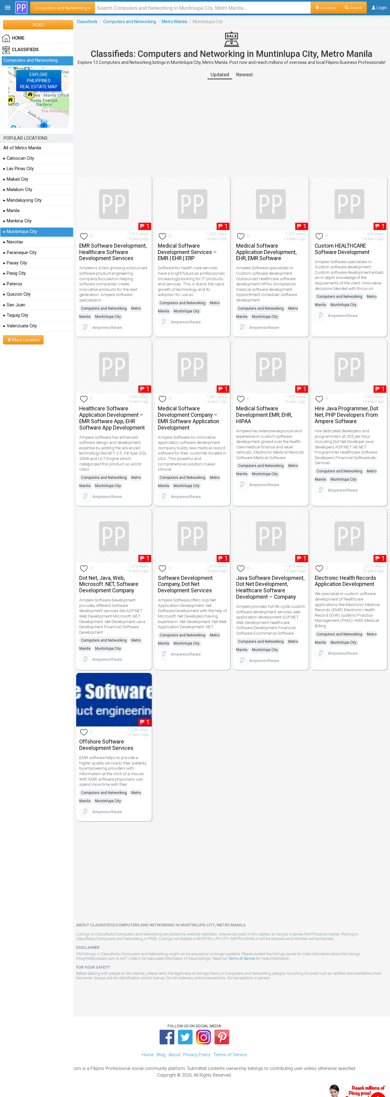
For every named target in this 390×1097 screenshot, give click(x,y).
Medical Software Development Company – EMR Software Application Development (188, 418)
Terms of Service (241, 958)
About (174, 1054)
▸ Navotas (13, 242)
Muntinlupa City (108, 317)
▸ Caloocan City (18, 158)
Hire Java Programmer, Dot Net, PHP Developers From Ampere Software (346, 415)
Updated (220, 75)
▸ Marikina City (17, 221)
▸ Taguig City (15, 315)
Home (148, 1054)
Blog (161, 1054)
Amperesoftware (107, 327)
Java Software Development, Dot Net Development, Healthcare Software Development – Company (270, 587)
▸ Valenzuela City (20, 326)
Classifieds (87, 21)
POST (38, 25)
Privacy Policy (197, 1054)
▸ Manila (11, 210)
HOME (18, 38)
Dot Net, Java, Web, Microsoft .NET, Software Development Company (108, 584)
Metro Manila (174, 21)
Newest (244, 75)
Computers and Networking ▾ (62, 8)
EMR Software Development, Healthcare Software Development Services (113, 252)
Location (327, 7)
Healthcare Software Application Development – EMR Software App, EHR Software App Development (112, 418)
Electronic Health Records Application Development (345, 581)
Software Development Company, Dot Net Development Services (185, 584)
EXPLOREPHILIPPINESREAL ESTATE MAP (38, 80)
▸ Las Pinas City (18, 168)
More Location (25, 339)
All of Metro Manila (22, 148)
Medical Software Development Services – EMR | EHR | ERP (187, 252)
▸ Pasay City (15, 263)
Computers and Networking (129, 21)
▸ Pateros (12, 284)
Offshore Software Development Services (106, 745)
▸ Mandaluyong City (22, 200)
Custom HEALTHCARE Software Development (342, 249)
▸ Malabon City (17, 189)
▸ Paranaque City (20, 252)
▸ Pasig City (14, 273)
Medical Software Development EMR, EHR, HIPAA (264, 415)
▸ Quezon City (17, 294)
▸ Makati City (15, 179)
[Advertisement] (231, 128)
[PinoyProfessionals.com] (21, 7)
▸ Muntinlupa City (20, 231)
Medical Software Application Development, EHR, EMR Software (266, 252)
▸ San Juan (14, 305)
